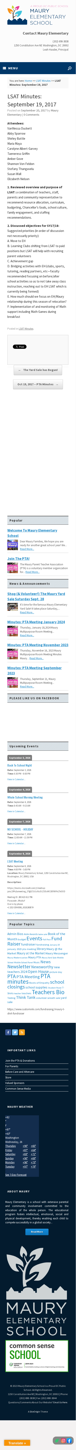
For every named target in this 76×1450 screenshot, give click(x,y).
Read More (37, 1231)
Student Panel (54, 987)
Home (28, 81)
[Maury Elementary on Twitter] (15, 1032)
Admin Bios (15, 934)
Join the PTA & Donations (20, 1060)
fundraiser (28, 944)
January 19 (55, 944)
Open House (38, 971)
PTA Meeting (28, 976)
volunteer (41, 997)
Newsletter (19, 966)
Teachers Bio (48, 992)
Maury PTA (34, 957)
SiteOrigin (35, 1411)
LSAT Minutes (43, 81)
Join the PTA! (18, 558)
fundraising (42, 944)
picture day (55, 972)
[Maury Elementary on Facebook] (8, 1032)
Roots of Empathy (39, 982)
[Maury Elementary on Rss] (22, 1032)
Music (36, 962)
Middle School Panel (23, 962)
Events (34, 938)
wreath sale (53, 997)
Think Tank (25, 997)
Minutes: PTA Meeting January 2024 (36, 622)
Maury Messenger (56, 953)
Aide (26, 934)
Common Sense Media (18, 1088)
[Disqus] (37, 454)
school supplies (36, 987)
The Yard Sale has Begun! (38, 370)
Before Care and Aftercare (19, 1072)
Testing (11, 997)
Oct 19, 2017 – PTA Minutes (38, 384)
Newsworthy (42, 966)
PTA (11, 976)
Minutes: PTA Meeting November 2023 (37, 645)
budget (22, 939)
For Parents (11, 1066)
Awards (33, 934)
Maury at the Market (31, 953)
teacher (17, 993)
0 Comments (31, 114)
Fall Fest (47, 939)
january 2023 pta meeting (21, 949)
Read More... (27, 549)
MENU (13, 68)
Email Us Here (60, 1402)
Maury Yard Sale (49, 957)
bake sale (42, 934)
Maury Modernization (17, 957)
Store (8, 1077)
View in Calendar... (16, 779)
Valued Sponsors (14, 1083)
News (45, 961)
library (41, 949)
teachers (26, 993)
